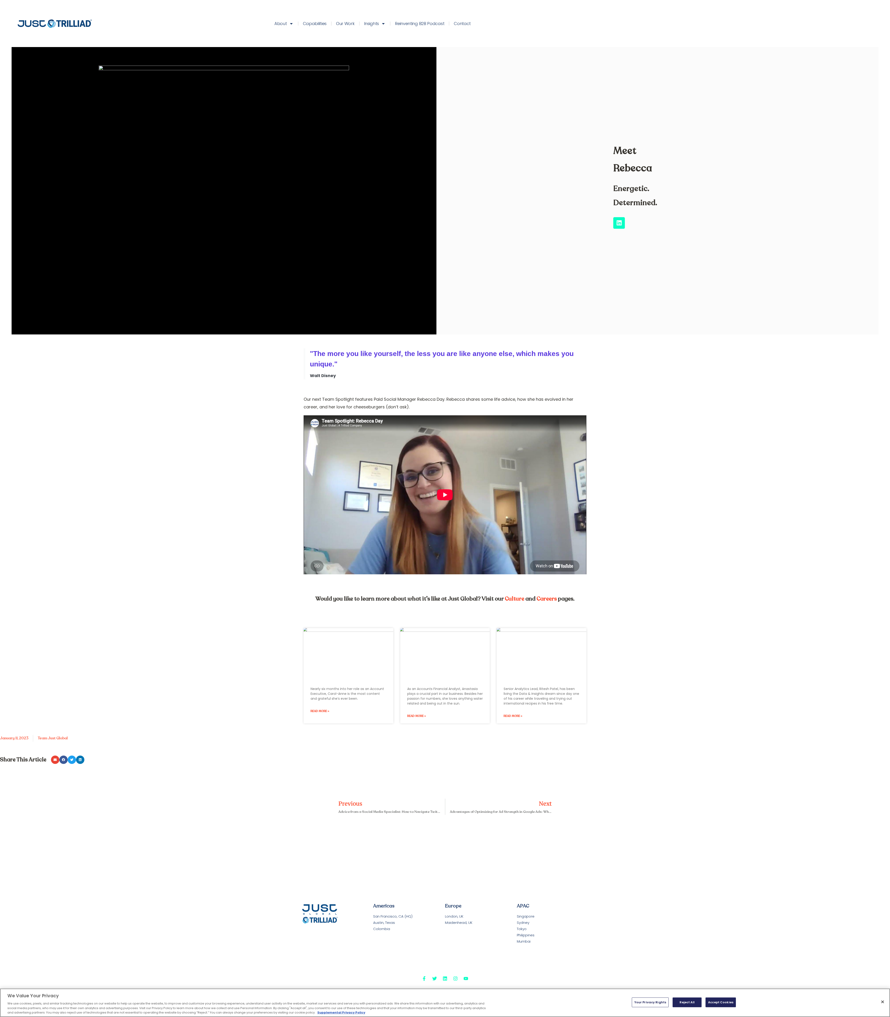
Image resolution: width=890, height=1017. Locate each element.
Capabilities (315, 23)
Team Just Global (53, 738)
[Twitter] (434, 978)
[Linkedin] (619, 223)
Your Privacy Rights (650, 1002)
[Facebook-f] (424, 978)
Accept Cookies (720, 1002)
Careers (547, 599)
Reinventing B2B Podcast (419, 23)
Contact (462, 23)
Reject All (687, 1002)
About (280, 23)
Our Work (345, 23)
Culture (514, 599)
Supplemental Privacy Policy (341, 1012)
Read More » (320, 711)
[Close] (882, 1002)
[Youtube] (465, 978)
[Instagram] (455, 978)
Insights (371, 23)
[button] (55, 760)
